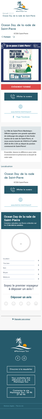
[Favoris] (31, 4)
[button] (36, 5)
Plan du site (19, 406)
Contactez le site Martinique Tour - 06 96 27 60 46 (21, 392)
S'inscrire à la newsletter (21, 369)
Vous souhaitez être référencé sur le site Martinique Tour (21, 380)
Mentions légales (9, 406)
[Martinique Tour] (21, 6)
